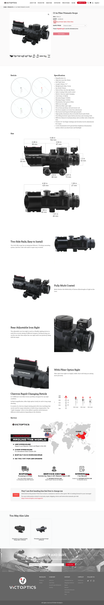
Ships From (57, 25)
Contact (16, 494)
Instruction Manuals (69, 589)
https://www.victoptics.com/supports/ (32, 498)
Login (62, 28)
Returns (66, 587)
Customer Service (69, 580)
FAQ (66, 594)
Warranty (67, 592)
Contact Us (80, 582)
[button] (48, 14)
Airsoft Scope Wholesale (55, 585)
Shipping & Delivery (69, 582)
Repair (66, 585)
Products (41, 580)
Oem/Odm (51, 582)
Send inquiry (61, 33)
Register (59, 28)
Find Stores (80, 580)
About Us (51, 580)
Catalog (51, 587)
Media (40, 582)
